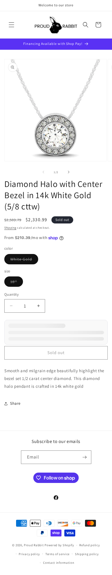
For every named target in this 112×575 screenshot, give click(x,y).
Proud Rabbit (34, 545)
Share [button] (15, 403)
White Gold (24, 260)
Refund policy (89, 545)
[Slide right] (68, 172)
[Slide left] (43, 172)
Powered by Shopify (59, 545)
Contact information (58, 563)
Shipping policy (87, 554)
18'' (16, 283)
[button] (11, 24)
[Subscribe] (84, 457)
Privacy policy (29, 554)
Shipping (10, 228)
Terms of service (57, 554)
